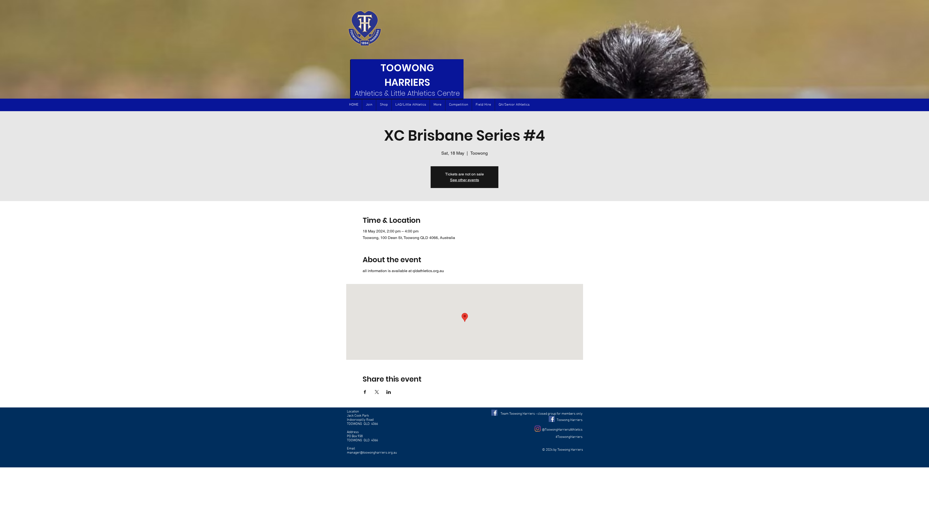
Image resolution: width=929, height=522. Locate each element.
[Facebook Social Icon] (494, 413)
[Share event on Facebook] (365, 392)
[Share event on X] (377, 392)
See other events (464, 180)
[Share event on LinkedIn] (388, 392)
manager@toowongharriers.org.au (372, 453)
